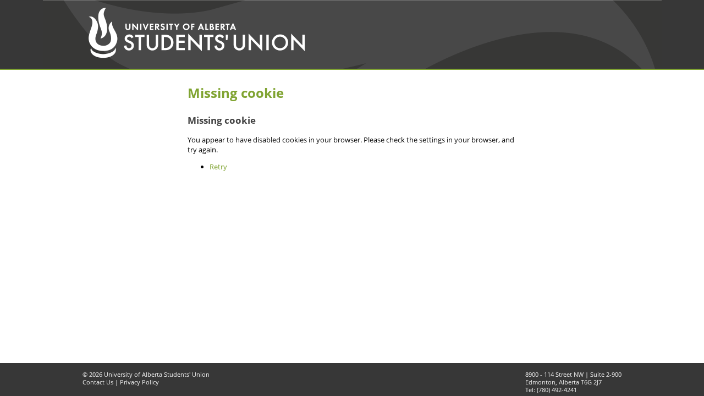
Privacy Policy (139, 382)
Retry (218, 167)
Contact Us (97, 382)
